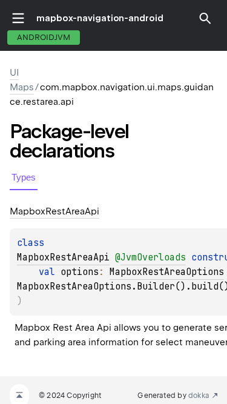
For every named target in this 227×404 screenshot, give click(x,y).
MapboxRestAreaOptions (167, 272)
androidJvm (43, 37)
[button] (205, 18)
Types (24, 177)
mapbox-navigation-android (99, 18)
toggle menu (18, 18)
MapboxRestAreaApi (63, 257)
